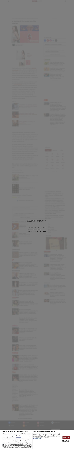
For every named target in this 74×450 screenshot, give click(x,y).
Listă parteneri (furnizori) (37, 438)
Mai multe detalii (18, 437)
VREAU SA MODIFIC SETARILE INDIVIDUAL (65, 441)
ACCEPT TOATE (66, 437)
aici (2, 444)
